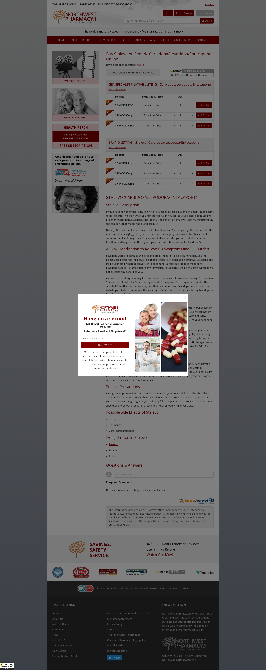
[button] (7, 666)
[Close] (184, 297)
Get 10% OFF (105, 345)
